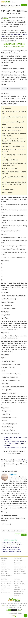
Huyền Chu (12, 474)
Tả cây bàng (17, 587)
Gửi (24, 534)
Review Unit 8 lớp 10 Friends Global (10, 547)
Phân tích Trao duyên (19, 591)
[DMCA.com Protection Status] (11, 610)
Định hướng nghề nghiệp (20, 573)
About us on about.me (6, 575)
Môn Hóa (3, 567)
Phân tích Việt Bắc (18, 560)
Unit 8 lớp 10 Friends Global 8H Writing (11, 551)
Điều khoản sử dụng (17, 613)
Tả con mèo (17, 565)
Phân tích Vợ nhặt (18, 581)
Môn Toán (3, 565)
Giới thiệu (8, 613)
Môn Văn (3, 560)
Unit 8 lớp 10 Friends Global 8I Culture (11, 549)
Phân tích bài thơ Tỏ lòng (20, 567)
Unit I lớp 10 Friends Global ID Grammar (15, 447)
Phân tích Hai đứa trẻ (19, 571)
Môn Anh (3, 563)
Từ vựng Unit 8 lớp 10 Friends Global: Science (13, 545)
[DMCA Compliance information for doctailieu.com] (19, 610)
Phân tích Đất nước (19, 569)
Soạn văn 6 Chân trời (6, 583)
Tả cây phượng (4, 573)
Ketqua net (3, 590)
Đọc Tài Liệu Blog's (5, 588)
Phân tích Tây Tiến (5, 569)
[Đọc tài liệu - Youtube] (15, 616)
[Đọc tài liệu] (13, 616)
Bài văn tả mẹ (17, 563)
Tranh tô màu (4, 571)
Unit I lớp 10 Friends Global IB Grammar (15, 441)
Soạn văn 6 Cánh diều (6, 581)
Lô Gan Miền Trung (5, 592)
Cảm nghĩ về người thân (20, 589)
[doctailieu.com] (14, 600)
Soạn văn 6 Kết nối (5, 586)
